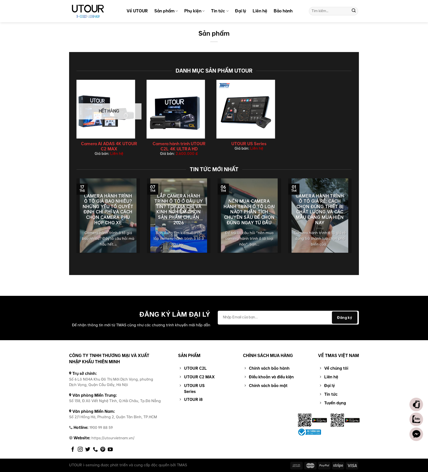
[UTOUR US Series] (249, 109)
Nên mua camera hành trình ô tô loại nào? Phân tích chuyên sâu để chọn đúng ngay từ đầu (249, 212)
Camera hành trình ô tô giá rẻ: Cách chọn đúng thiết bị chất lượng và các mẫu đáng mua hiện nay (320, 209)
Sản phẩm (164, 10)
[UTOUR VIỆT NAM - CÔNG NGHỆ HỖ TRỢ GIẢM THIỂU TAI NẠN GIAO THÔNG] (94, 11)
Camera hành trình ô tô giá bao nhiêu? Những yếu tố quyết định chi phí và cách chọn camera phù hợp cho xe (108, 209)
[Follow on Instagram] (80, 449)
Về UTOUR (137, 10)
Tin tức (218, 10)
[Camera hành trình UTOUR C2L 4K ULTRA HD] (179, 109)
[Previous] (75, 219)
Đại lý (240, 10)
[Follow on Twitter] (87, 449)
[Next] (352, 219)
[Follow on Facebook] (72, 449)
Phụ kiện (192, 10)
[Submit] (353, 11)
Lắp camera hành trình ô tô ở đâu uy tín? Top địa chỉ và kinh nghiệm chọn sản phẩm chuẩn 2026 (179, 209)
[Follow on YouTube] (110, 449)
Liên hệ (260, 10)
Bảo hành (283, 10)
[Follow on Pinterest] (102, 449)
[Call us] (95, 449)
